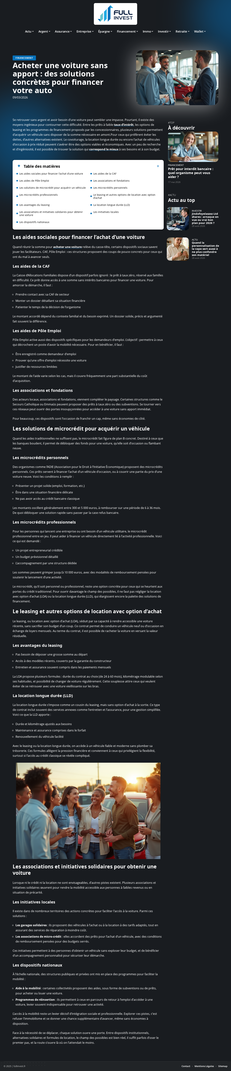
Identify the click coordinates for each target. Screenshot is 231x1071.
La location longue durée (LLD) (111, 205)
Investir (197, 211)
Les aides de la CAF (104, 173)
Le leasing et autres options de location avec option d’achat (124, 196)
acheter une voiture (67, 247)
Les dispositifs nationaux (34, 222)
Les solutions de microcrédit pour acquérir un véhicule (52, 187)
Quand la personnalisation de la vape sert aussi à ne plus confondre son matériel (205, 249)
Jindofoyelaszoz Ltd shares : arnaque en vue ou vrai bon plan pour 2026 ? (205, 218)
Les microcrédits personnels (110, 187)
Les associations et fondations (111, 180)
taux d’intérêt (124, 125)
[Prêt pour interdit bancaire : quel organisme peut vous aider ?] (193, 147)
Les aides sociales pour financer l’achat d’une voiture (51, 173)
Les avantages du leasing (34, 205)
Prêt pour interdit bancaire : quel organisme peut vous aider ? (190, 173)
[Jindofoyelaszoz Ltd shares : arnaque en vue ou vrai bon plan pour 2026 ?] (178, 218)
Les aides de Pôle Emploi (34, 180)
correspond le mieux (103, 149)
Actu (195, 240)
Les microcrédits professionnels (38, 194)
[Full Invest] (115, 14)
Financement (24, 58)
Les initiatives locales (106, 212)
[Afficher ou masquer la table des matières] (109, 166)
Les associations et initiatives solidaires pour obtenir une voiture (51, 213)
